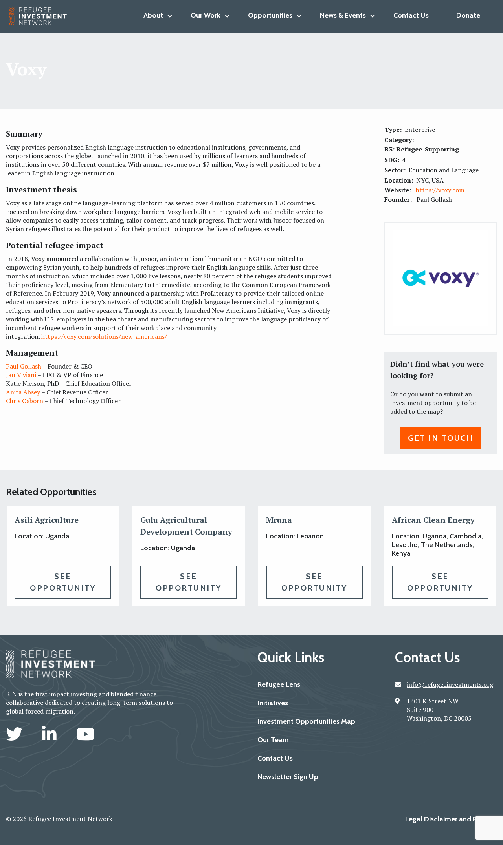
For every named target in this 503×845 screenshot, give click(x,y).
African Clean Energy (433, 520)
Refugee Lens (278, 684)
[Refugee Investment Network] (41, 16)
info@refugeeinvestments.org (450, 684)
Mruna (279, 520)
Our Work (205, 15)
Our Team (273, 739)
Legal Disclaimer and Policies (451, 819)
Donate (468, 15)
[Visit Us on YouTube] (85, 734)
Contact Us (411, 15)
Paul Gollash (23, 366)
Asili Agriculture (47, 520)
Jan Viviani (21, 374)
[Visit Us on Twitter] (16, 734)
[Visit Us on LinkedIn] (51, 734)
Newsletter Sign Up (287, 776)
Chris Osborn (24, 400)
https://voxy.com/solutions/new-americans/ (104, 336)
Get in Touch (440, 438)
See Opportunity (63, 582)
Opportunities (270, 15)
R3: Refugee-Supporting (421, 149)
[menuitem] (153, 15)
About (153, 15)
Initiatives (272, 703)
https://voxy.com (440, 190)
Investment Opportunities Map (306, 721)
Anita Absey (23, 392)
